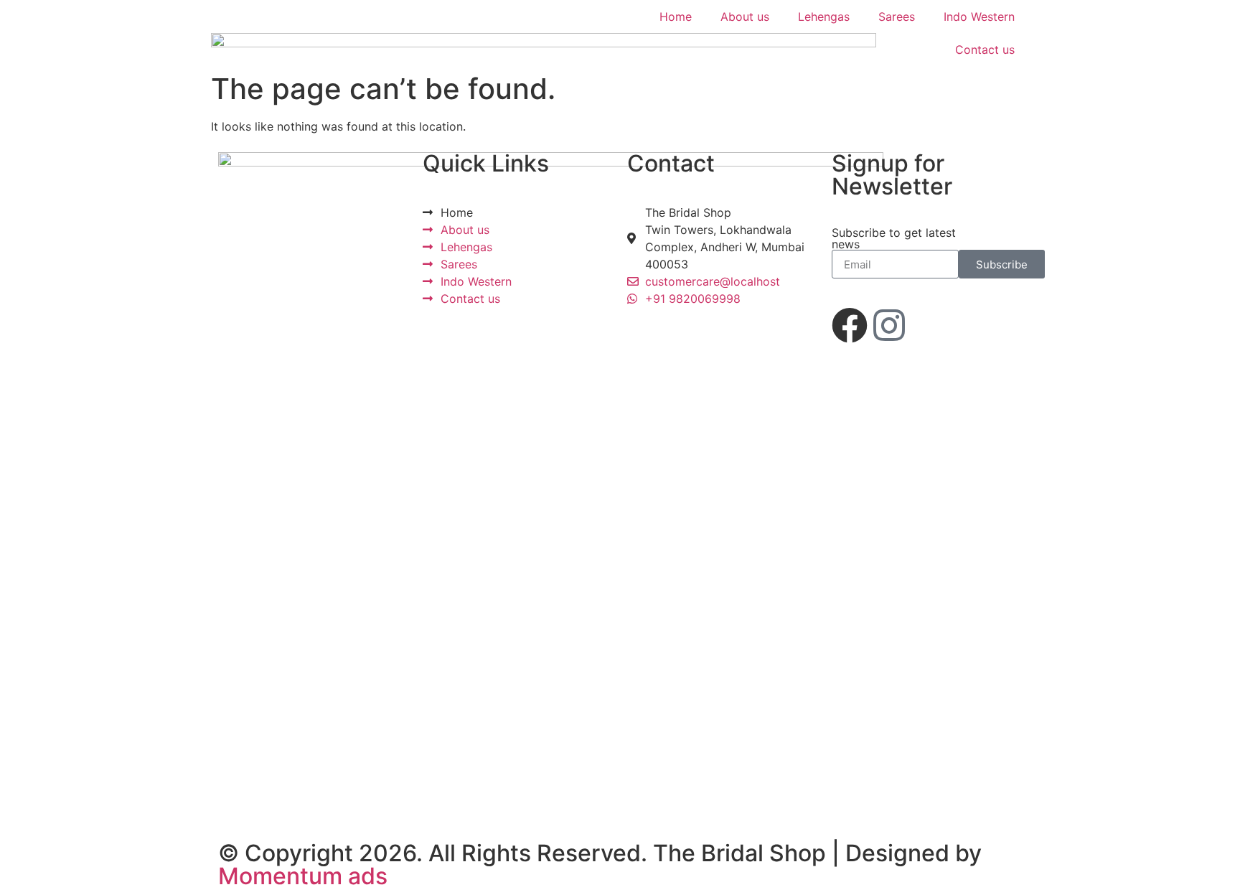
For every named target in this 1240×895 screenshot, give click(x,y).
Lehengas (824, 16)
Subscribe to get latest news (894, 238)
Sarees (896, 16)
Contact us (985, 49)
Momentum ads (303, 876)
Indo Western (979, 16)
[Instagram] (889, 325)
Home (675, 16)
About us (744, 16)
